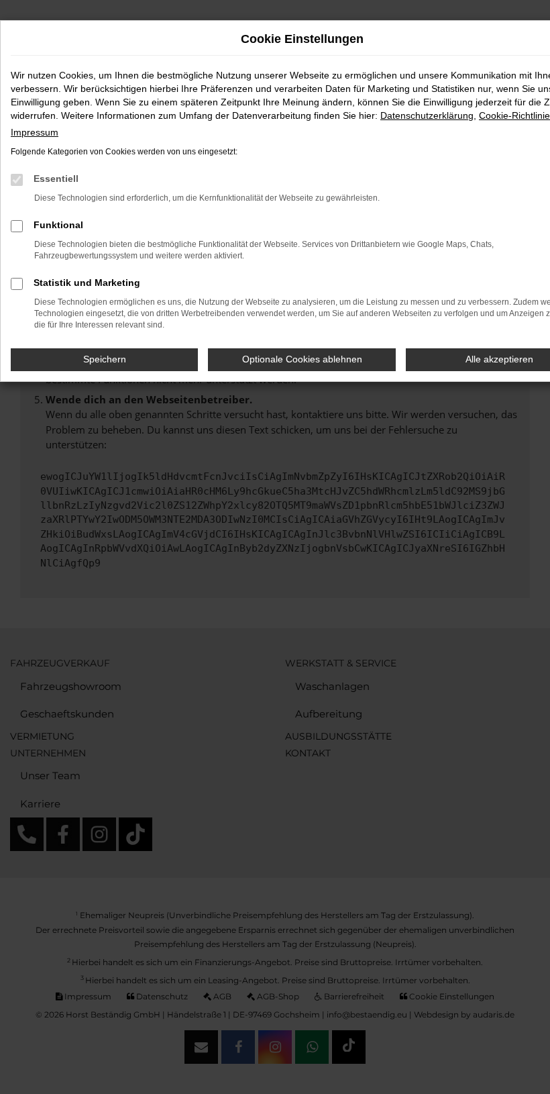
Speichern (104, 359)
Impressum (34, 132)
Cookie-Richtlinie (514, 115)
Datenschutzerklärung (427, 115)
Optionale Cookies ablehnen (302, 359)
